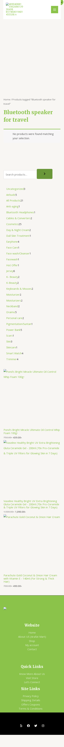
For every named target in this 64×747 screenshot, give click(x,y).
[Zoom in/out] (6, 738)
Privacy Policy (31, 696)
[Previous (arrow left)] (6, 744)
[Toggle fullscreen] (19, 738)
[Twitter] (35, 725)
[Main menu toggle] (54, 9)
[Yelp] (21, 725)
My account (32, 645)
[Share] (32, 738)
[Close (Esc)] (44, 738)
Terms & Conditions (30, 708)
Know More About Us (32, 674)
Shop (32, 641)
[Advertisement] (32, 53)
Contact (32, 649)
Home (7, 99)
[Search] (44, 174)
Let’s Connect (32, 682)
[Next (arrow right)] (19, 744)
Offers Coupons (30, 704)
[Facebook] (28, 725)
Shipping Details (30, 700)
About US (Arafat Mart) (32, 636)
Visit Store (32, 678)
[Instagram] (43, 725)
